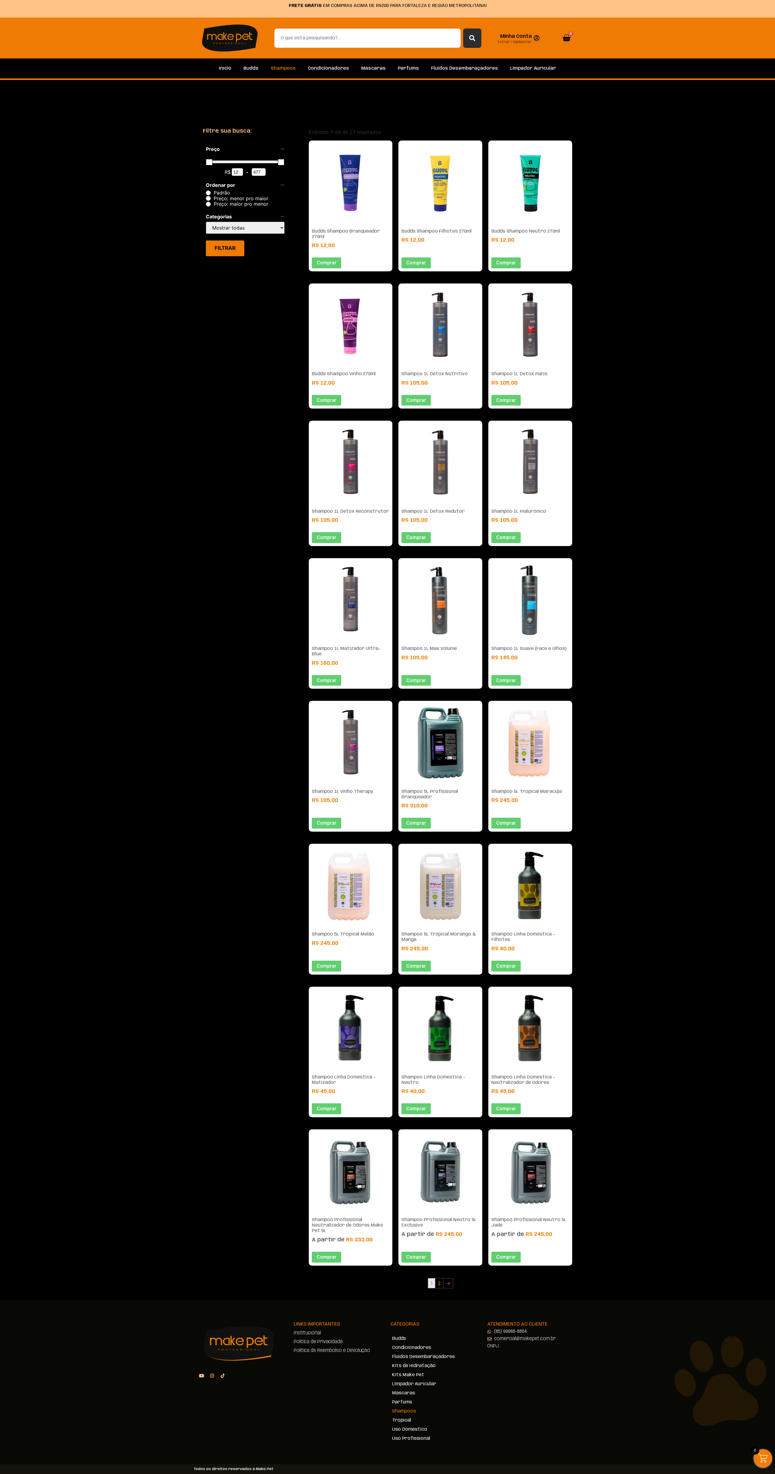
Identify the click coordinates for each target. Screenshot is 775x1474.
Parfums (408, 68)
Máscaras (373, 68)
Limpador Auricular (533, 68)
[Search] (472, 38)
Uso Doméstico (409, 1429)
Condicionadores (328, 68)
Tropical (401, 1420)
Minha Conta (516, 36)
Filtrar (225, 248)
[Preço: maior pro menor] (208, 204)
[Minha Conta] (536, 38)
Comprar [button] (326, 263)
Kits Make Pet (408, 1375)
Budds (251, 68)
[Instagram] (211, 1375)
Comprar (326, 1257)
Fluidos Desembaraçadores (464, 68)
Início (225, 68)
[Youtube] (201, 1375)
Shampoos (283, 68)
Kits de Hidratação (414, 1365)
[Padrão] (208, 192)
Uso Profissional (411, 1438)
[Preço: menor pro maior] (208, 198)
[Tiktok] (222, 1375)
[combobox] (367, 38)
